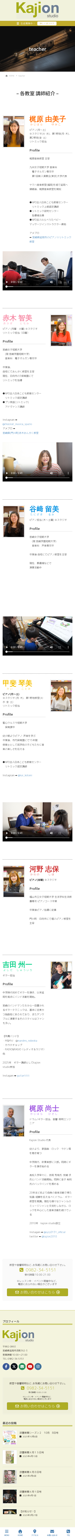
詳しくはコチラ (47, 23)
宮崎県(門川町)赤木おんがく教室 (21, 433)
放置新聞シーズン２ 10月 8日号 (39, 1432)
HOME (20, 1535)
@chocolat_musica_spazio (17, 424)
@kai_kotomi (25, 775)
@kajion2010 (49, 1236)
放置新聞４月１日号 (31, 1491)
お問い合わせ (52, 1535)
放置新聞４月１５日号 (32, 1452)
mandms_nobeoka (27, 1040)
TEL (68, 1535)
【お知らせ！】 (28, 1511)
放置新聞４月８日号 (31, 1472)
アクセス (34, 1535)
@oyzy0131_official (55, 1232)
